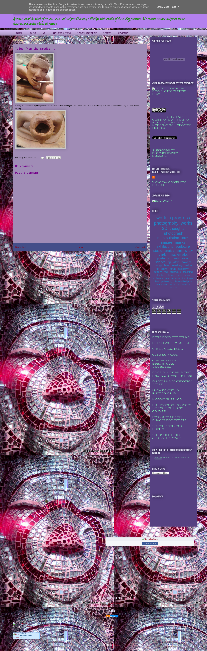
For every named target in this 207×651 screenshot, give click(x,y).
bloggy (158, 265)
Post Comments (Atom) (85, 254)
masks (180, 242)
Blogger (117, 645)
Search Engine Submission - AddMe (27, 537)
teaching (188, 271)
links (185, 238)
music (172, 284)
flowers (186, 262)
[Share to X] (53, 157)
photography (166, 223)
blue (166, 265)
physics (171, 275)
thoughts (177, 228)
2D (164, 228)
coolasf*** (183, 268)
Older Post (140, 246)
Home (19, 32)
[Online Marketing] (21, 623)
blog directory (32, 626)
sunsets (173, 287)
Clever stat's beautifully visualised (164, 363)
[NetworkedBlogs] (150, 539)
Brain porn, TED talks (170, 337)
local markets (162, 284)
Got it (175, 7)
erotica (169, 250)
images (167, 242)
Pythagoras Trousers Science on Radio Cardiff (171, 408)
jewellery (177, 265)
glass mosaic (180, 258)
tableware (175, 271)
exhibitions (165, 246)
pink (180, 250)
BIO (44, 32)
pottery (158, 271)
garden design (167, 281)
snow (164, 268)
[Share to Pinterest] (59, 157)
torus (173, 268)
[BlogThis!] (50, 157)
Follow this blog (150, 543)
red (166, 271)
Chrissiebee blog (167, 349)
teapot (190, 278)
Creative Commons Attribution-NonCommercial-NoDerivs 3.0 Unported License (172, 122)
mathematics (179, 254)
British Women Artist (170, 343)
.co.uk (26, 635)
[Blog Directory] (112, 616)
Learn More (163, 7)
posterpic (163, 258)
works (186, 223)
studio (157, 251)
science (160, 262)
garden (163, 254)
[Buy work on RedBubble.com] (162, 201)
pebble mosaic (184, 284)
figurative (174, 262)
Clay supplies (165, 355)
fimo (157, 281)
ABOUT (32, 32)
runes (179, 275)
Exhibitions (123, 32)
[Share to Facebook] (56, 157)
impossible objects (183, 281)
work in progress (173, 217)
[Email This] (47, 157)
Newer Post (20, 246)
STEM (189, 250)
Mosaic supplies (167, 399)
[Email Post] (42, 157)
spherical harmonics (175, 278)
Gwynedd (23, 638)
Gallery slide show (87, 32)
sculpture (182, 246)
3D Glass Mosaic (62, 32)
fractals (161, 275)
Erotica (107, 32)
